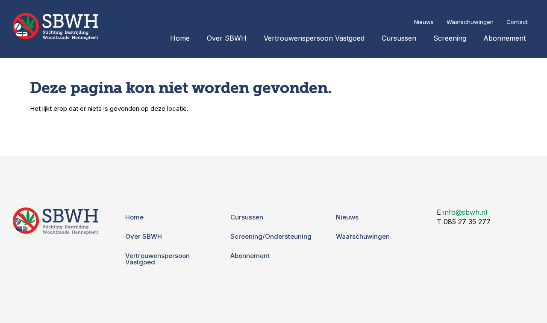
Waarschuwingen (470, 21)
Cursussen (399, 38)
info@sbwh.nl (465, 212)
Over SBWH (227, 38)
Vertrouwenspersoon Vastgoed (314, 38)
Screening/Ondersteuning (271, 236)
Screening (449, 38)
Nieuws (424, 21)
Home (180, 38)
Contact (517, 21)
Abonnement (504, 38)
